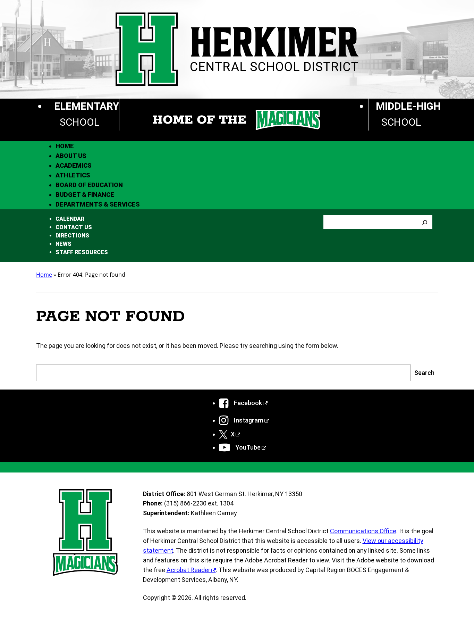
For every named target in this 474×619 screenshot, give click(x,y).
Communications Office (363, 531)
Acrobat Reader (188, 570)
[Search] (424, 222)
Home (44, 274)
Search (424, 372)
